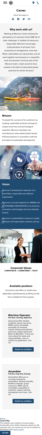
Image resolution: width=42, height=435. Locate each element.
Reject (3, 419)
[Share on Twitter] (23, 19)
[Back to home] (11, 1)
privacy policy (18, 430)
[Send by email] (29, 19)
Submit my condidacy (23, 349)
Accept (5, 433)
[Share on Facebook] (18, 19)
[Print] (12, 19)
